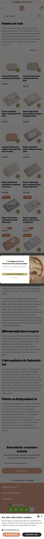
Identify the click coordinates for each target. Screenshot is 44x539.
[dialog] (22, 526)
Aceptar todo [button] (11, 535)
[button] (22, 530)
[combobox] (38, 516)
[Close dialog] (42, 256)
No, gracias (14, 277)
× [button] (41, 516)
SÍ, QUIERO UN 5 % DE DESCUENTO (15, 274)
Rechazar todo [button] (32, 535)
